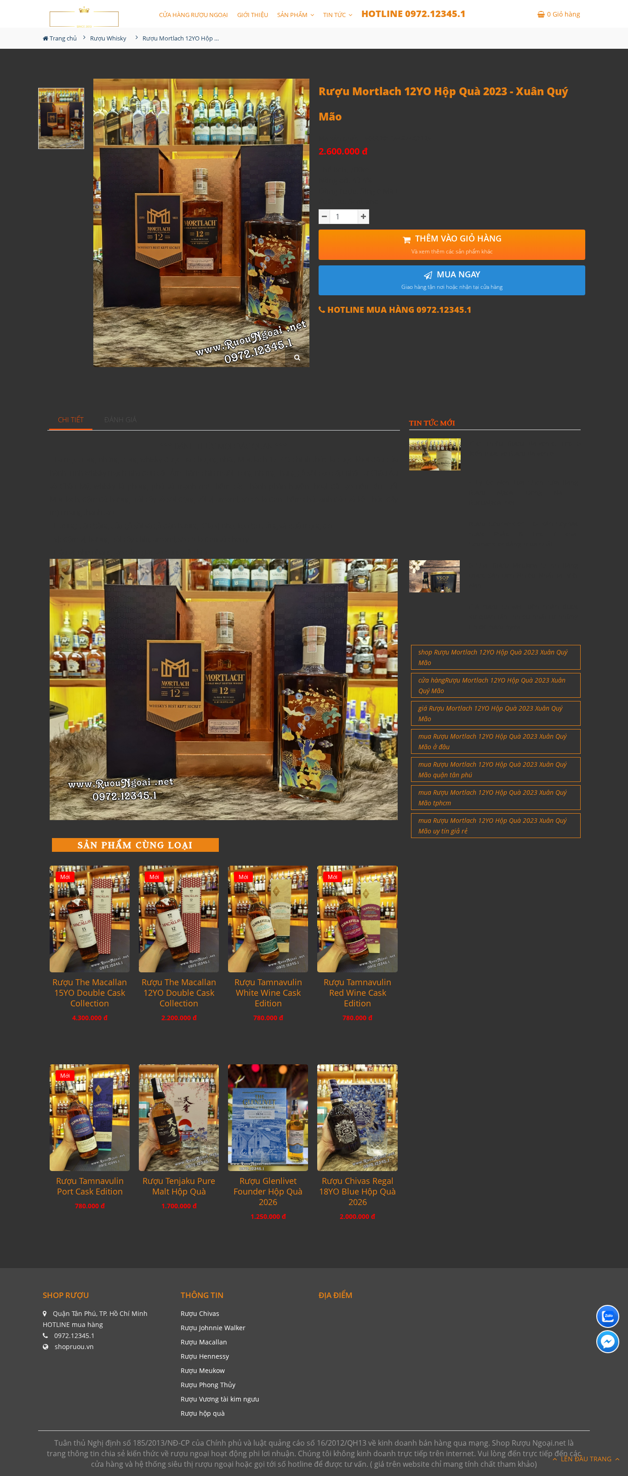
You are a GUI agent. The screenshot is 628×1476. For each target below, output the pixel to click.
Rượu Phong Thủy (208, 1384)
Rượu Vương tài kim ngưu (220, 1399)
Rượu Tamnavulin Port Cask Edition (90, 1186)
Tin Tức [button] (335, 15)
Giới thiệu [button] (252, 15)
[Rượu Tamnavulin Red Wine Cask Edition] (357, 919)
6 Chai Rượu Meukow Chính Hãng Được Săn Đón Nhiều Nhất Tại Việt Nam (523, 575)
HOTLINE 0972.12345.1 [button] (413, 13)
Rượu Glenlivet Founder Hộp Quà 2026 (268, 1191)
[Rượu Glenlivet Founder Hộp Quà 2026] (268, 1117)
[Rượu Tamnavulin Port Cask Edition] (90, 1117)
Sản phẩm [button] (293, 15)
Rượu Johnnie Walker (213, 1327)
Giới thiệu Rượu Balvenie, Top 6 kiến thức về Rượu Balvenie (525, 448)
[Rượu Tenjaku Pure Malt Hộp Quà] (179, 1117)
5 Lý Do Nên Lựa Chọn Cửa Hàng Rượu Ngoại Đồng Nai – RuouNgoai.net (523, 492)
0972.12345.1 (74, 1335)
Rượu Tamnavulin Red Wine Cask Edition (357, 993)
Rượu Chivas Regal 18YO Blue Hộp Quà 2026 (357, 1191)
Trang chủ (62, 38)
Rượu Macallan (204, 1342)
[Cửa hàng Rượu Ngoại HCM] (84, 17)
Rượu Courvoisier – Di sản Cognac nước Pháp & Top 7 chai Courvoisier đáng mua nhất (523, 534)
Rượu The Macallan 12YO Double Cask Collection (179, 993)
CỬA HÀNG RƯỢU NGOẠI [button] (193, 15)
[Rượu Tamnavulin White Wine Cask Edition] (268, 919)
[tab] (71, 420)
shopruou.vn (74, 1346)
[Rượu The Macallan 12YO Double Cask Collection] (179, 919)
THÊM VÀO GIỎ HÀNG (456, 244)
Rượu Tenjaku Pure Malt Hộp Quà (179, 1186)
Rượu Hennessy (205, 1356)
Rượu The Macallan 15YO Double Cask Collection (89, 993)
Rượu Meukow (203, 1370)
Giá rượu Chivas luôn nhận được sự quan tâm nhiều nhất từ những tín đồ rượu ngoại (523, 617)
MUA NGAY (451, 280)
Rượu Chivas (200, 1313)
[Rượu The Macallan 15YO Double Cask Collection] (90, 919)
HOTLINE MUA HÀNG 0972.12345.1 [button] (398, 309)
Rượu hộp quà (203, 1413)
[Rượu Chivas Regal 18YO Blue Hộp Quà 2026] (357, 1117)
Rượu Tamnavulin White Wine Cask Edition (268, 993)
